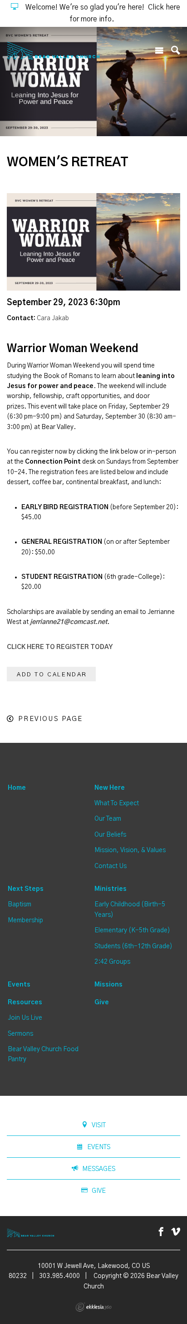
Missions (108, 984)
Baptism (19, 904)
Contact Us (110, 866)
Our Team (107, 819)
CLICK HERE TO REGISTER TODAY (60, 647)
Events (19, 984)
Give (101, 1002)
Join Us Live (25, 1018)
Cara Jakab (53, 318)
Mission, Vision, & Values (130, 850)
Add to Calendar (52, 675)
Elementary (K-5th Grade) (132, 930)
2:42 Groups (112, 962)
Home (17, 788)
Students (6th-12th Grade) (133, 946)
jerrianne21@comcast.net (68, 622)
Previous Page (50, 719)
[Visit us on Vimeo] (175, 1232)
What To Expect (116, 803)
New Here (109, 788)
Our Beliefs (110, 835)
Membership (25, 920)
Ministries (110, 889)
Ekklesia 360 (93, 1307)
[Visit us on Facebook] (161, 1232)
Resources (25, 1002)
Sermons (20, 1034)
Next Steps (26, 889)
